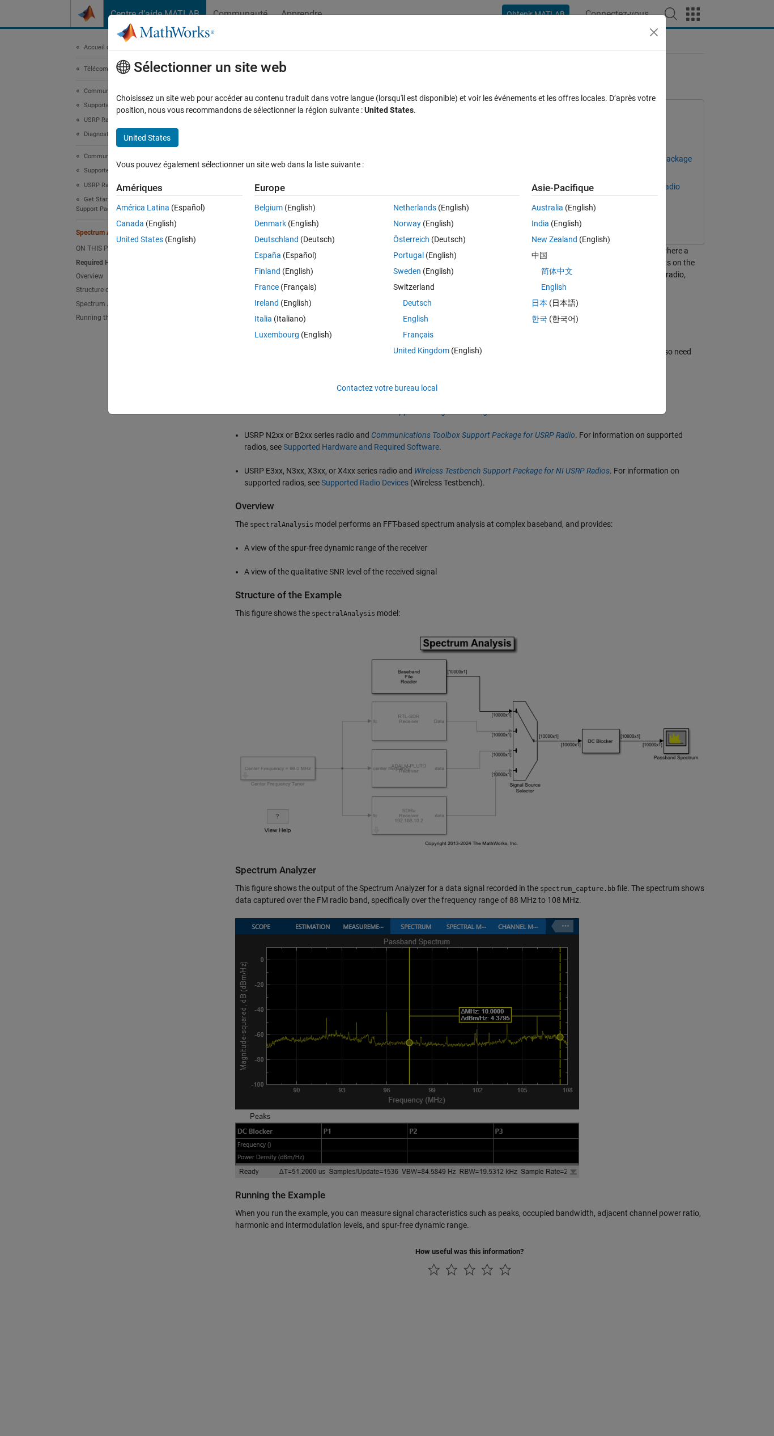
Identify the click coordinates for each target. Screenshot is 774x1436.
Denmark (270, 223)
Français (418, 334)
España (267, 255)
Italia (263, 318)
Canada (130, 223)
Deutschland (276, 239)
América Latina (142, 207)
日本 (539, 302)
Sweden (407, 271)
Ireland (266, 302)
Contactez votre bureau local (387, 387)
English (415, 318)
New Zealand (554, 239)
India (540, 223)
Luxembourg (276, 334)
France (266, 287)
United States (139, 239)
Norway (407, 223)
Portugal (408, 255)
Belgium (268, 207)
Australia (547, 207)
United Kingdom (421, 350)
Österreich (411, 239)
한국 (539, 318)
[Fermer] (654, 32)
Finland (267, 271)
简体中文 (557, 271)
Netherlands (414, 207)
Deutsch (417, 302)
